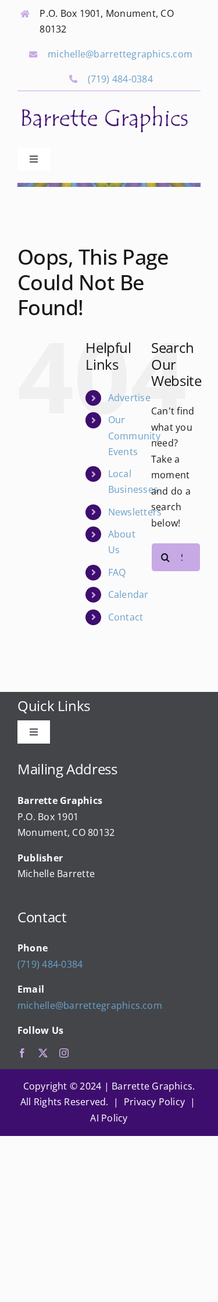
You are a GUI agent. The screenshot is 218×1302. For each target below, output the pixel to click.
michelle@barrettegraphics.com (120, 54)
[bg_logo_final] (104, 107)
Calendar (128, 594)
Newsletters (135, 512)
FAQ (117, 572)
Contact (126, 617)
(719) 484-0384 (120, 79)
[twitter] (43, 1053)
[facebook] (22, 1053)
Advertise (129, 397)
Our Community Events (134, 435)
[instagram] (64, 1053)
